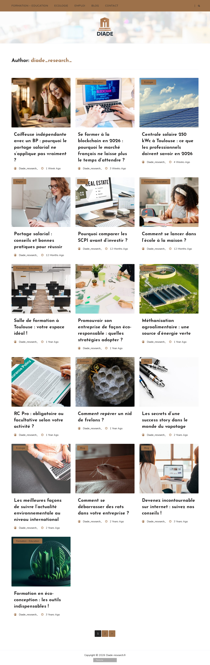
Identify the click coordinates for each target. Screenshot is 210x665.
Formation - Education (91, 82)
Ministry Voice (109, 660)
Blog (95, 6)
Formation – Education (29, 6)
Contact (111, 6)
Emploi (79, 6)
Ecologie (61, 6)
